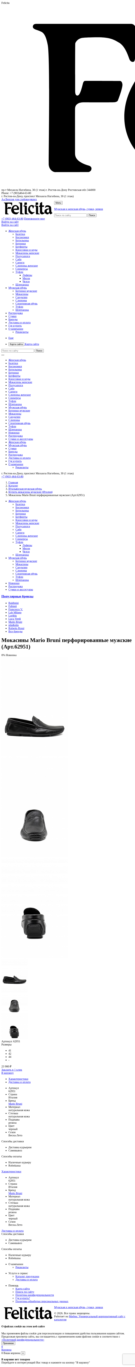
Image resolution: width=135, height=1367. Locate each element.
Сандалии (21, 297)
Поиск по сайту (24, 1291)
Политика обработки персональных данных (41, 1301)
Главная (13, 482)
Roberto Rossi (16, 628)
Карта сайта (24, 344)
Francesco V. (15, 609)
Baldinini (13, 602)
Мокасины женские (27, 253)
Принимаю (8, 1343)
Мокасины (21, 294)
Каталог (13, 485)
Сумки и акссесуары (20, 438)
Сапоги (19, 262)
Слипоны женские (26, 265)
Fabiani (12, 606)
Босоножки (22, 237)
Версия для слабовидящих (19, 199)
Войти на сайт (10, 221)
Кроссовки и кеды (26, 249)
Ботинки (20, 243)
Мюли (26, 278)
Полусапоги (22, 256)
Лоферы (27, 275)
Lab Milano (14, 612)
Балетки (20, 234)
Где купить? (22, 1298)
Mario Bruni (15, 621)
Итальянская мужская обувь (25, 488)
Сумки (12, 316)
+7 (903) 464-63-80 (12, 218)
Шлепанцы (22, 284)
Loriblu (12, 615)
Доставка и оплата (19, 322)
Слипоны (21, 300)
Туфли (19, 271)
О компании (15, 328)
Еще (11, 337)
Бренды (13, 319)
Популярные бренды (17, 596)
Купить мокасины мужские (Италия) (30, 491)
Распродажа (15, 313)
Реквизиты (21, 331)
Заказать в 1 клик (11, 1069)
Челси (26, 281)
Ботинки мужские (26, 290)
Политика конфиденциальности (34, 1295)
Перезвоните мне (34, 218)
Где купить (15, 325)
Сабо (18, 259)
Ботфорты (21, 246)
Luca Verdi (14, 618)
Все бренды (15, 631)
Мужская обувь (17, 287)
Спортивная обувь (26, 303)
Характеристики (18, 1078)
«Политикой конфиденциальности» (22, 1339)
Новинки (14, 432)
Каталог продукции (27, 1276)
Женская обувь (17, 230)
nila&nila (13, 625)
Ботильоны (22, 240)
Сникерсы (21, 268)
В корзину (7, 1072)
